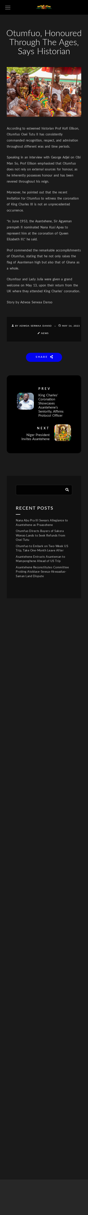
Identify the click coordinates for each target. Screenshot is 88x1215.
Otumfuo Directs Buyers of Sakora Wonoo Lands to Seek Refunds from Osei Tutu (40, 535)
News (45, 333)
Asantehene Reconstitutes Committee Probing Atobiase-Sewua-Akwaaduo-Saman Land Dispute (42, 572)
